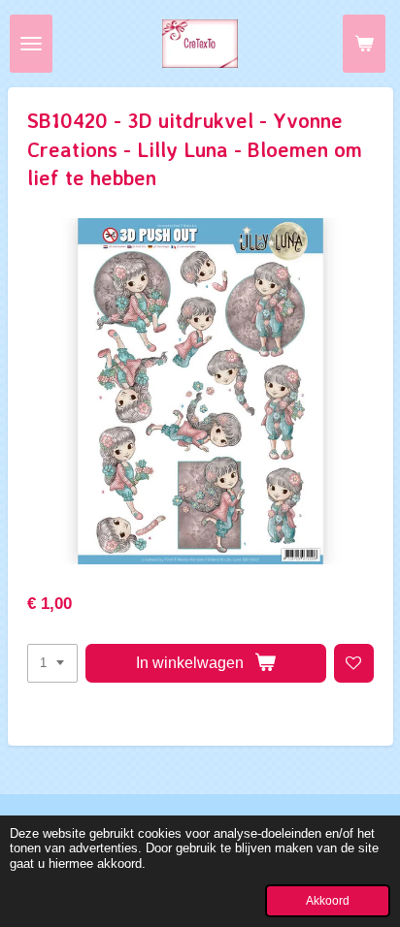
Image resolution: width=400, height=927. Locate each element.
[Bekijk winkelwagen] (364, 44)
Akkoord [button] (328, 900)
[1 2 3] (52, 664)
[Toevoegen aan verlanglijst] (354, 664)
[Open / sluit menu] (31, 44)
